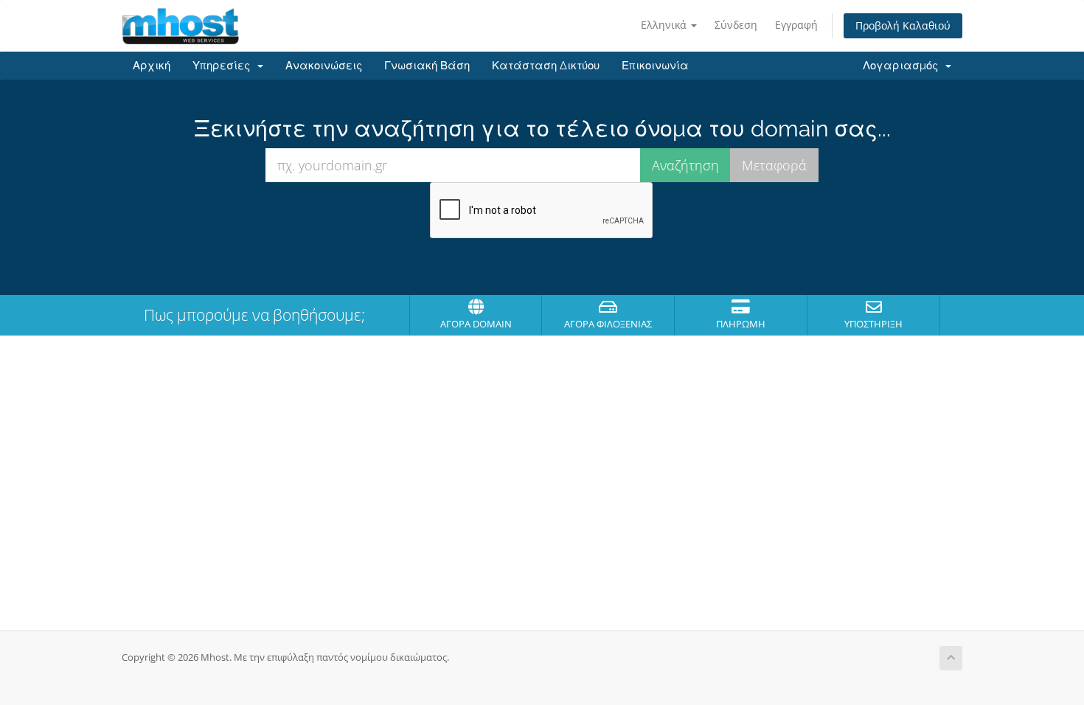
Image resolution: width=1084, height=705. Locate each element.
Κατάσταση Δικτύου (546, 65)
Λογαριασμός (903, 65)
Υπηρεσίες (224, 65)
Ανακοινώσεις (323, 65)
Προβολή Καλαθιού (903, 25)
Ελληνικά (665, 25)
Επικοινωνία (655, 65)
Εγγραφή (796, 25)
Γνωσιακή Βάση (427, 65)
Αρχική (151, 65)
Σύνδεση (736, 25)
